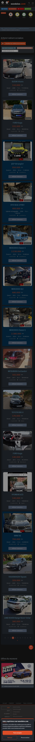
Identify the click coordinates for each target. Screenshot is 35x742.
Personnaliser (25, 737)
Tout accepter (17, 733)
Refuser (9, 737)
